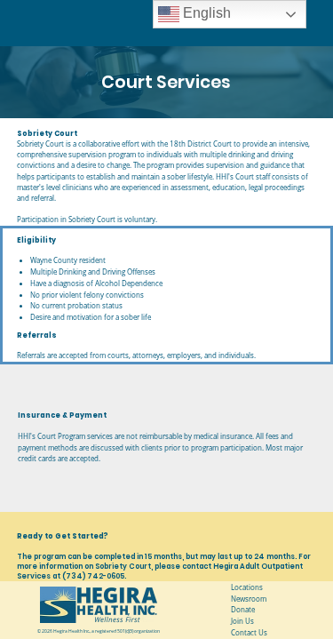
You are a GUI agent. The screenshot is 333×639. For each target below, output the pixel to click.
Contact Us (249, 632)
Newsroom (248, 599)
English (205, 12)
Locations (247, 587)
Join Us (242, 621)
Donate (243, 609)
